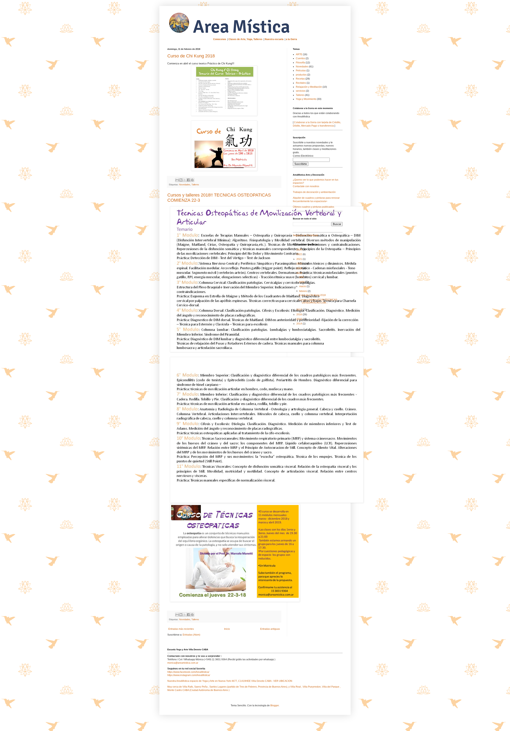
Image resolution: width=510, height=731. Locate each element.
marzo (303, 286)
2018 (299, 273)
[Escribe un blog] (181, 180)
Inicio (227, 629)
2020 (299, 263)
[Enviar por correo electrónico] (177, 180)
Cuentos (300, 58)
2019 (299, 268)
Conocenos (219, 39)
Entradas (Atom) (191, 634)
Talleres (195, 184)
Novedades (184, 184)
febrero (303, 291)
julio (301, 277)
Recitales (301, 83)
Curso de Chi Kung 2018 (191, 55)
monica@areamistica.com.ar (182, 662)
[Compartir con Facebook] (188, 180)
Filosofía (300, 62)
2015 (299, 319)
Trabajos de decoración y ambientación (314, 192)
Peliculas (301, 70)
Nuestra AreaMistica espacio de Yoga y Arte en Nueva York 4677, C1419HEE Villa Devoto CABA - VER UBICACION (229, 681)
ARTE (299, 54)
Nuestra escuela (274, 39)
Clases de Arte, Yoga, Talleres (245, 39)
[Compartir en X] (185, 180)
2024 (299, 249)
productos (301, 74)
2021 (299, 259)
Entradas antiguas (270, 629)
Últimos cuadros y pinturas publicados (313, 206)
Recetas (300, 78)
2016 (299, 314)
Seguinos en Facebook (305, 235)
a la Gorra (291, 39)
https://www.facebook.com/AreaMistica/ (188, 672)
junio (302, 281)
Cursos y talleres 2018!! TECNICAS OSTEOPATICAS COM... (318, 301)
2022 (299, 254)
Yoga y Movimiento (306, 99)
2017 (299, 309)
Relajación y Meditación (309, 86)
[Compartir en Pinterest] (192, 180)
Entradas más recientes (181, 629)
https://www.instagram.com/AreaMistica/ (188, 675)
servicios (300, 90)
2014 (299, 323)
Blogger (274, 705)
